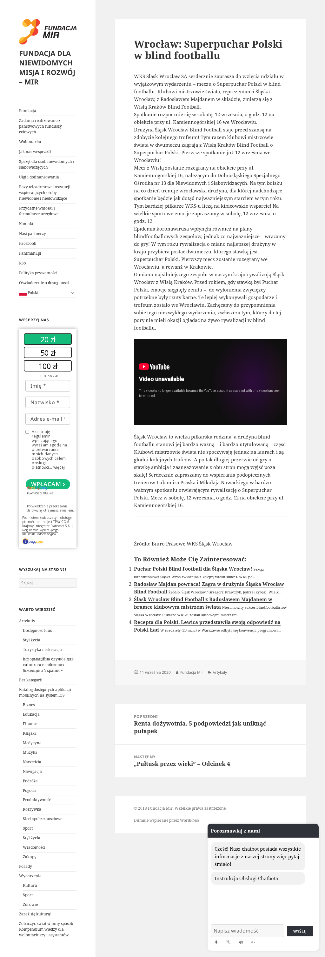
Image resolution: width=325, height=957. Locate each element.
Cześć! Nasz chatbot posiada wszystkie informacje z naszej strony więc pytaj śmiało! (258, 856)
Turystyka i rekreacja (42, 649)
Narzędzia (32, 762)
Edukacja (31, 714)
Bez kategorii (31, 680)
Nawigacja (32, 771)
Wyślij (300, 931)
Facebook (27, 243)
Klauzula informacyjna (39, 534)
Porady (25, 866)
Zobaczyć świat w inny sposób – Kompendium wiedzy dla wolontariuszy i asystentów (47, 929)
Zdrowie (30, 904)
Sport (28, 828)
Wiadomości (34, 847)
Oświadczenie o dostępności (44, 282)
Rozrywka (32, 809)
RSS (22, 263)
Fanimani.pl (30, 253)
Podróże (30, 781)
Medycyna (32, 743)
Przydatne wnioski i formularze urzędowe (38, 211)
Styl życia (31, 640)
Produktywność (37, 799)
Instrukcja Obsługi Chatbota (246, 878)
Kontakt (26, 223)
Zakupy (29, 857)
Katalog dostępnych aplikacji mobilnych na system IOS (45, 692)
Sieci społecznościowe (42, 818)
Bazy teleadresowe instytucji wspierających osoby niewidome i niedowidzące (44, 192)
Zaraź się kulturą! (35, 914)
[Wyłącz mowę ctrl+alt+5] (253, 942)
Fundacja (27, 110)
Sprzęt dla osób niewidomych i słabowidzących (46, 164)
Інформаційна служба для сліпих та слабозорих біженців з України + (48, 664)
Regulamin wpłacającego (40, 530)
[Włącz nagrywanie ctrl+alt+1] (216, 942)
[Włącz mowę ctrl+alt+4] (241, 942)
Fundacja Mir (191, 672)
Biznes (29, 704)
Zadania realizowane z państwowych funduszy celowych (40, 126)
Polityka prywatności (38, 273)
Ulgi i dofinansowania (39, 177)
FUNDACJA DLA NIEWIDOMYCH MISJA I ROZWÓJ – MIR (47, 67)
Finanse (30, 723)
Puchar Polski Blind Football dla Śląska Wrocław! (193, 569)
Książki (29, 733)
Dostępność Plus (37, 630)
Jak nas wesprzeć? (35, 151)
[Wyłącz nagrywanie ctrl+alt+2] (228, 942)
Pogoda (29, 790)
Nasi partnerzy (32, 233)
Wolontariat (30, 141)
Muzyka (30, 752)
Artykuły (27, 621)
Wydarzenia (30, 876)
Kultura (30, 885)
